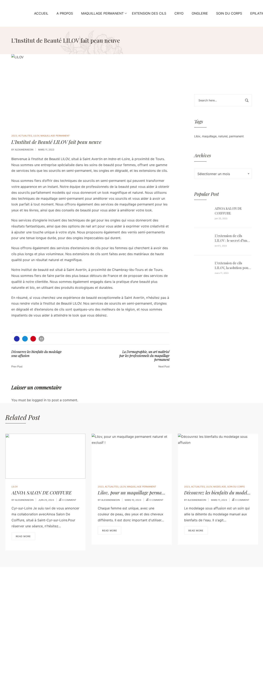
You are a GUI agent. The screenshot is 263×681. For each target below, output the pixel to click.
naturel (222, 136)
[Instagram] (30, 640)
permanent (236, 136)
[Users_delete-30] (38, 640)
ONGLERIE (86, 621)
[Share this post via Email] (41, 339)
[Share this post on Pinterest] (33, 339)
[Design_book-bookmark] (46, 640)
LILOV (36, 135)
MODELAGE (219, 486)
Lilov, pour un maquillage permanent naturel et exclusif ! (153, 493)
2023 (14, 135)
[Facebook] (22, 640)
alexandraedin (24, 149)
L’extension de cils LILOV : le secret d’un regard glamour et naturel (231, 238)
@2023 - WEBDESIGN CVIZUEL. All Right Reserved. (50, 660)
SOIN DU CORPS (236, 486)
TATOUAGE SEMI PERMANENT (102, 634)
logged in (39, 400)
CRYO (82, 594)
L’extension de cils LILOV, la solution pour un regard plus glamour (233, 265)
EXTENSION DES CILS (95, 607)
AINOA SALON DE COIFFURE (228, 210)
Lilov (197, 136)
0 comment (69, 500)
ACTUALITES (25, 135)
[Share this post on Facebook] (17, 339)
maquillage (209, 136)
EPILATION (86, 601)
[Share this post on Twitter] (25, 339)
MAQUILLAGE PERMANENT (55, 135)
